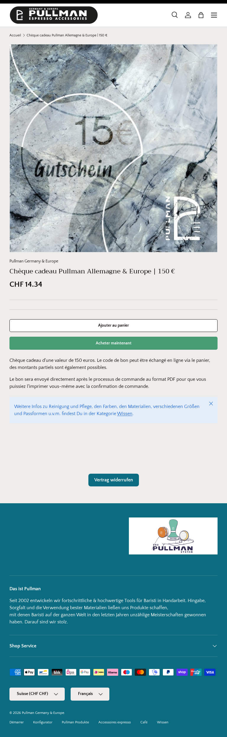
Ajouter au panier (113, 325)
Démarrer (16, 722)
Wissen (124, 413)
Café (143, 722)
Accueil (15, 35)
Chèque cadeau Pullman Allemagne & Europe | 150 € (67, 35)
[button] (200, 15)
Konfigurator (42, 722)
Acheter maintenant (114, 343)
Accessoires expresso (114, 722)
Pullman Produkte (75, 722)
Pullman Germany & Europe (33, 261)
